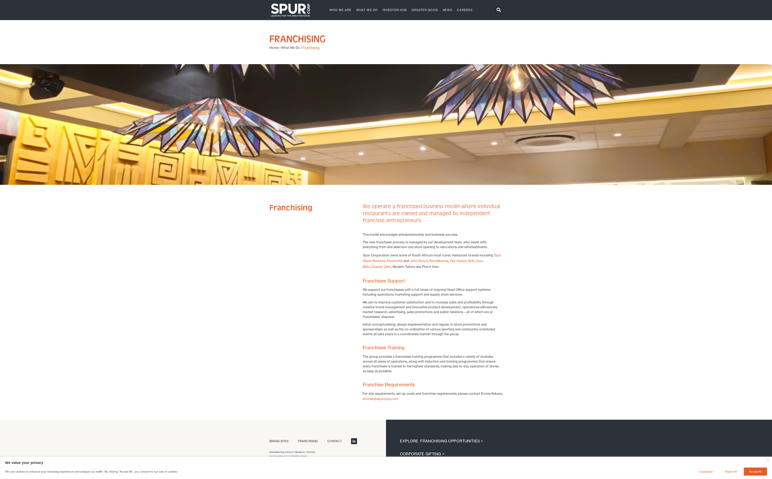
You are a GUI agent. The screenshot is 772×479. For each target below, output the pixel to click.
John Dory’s (419, 261)
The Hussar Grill (462, 261)
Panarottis (395, 261)
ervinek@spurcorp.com (380, 399)
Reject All (731, 471)
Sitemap (311, 452)
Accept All (755, 471)
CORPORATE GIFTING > (421, 453)
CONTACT (334, 441)
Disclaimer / (301, 452)
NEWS (447, 10)
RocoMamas (438, 261)
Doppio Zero (381, 267)
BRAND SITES (279, 441)
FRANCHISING (308, 441)
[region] (386, 468)
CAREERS (464, 10)
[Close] (767, 460)
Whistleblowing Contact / (282, 452)
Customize (706, 471)
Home (274, 48)
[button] (499, 10)
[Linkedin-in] (354, 441)
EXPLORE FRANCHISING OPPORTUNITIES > (441, 441)
